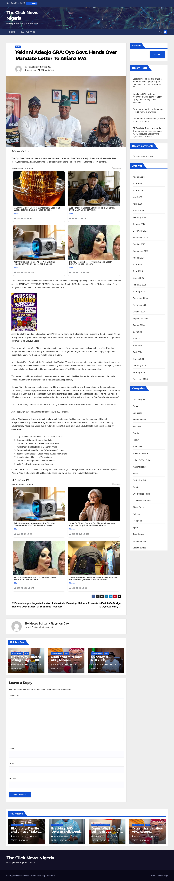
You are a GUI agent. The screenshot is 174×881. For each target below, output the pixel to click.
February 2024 (139, 365)
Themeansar (50, 876)
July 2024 (137, 332)
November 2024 (140, 305)
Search (136, 45)
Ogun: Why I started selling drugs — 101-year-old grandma (26, 660)
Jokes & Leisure (140, 453)
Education (137, 413)
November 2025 (140, 237)
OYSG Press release (142, 500)
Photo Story (138, 507)
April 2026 (137, 204)
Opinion (136, 487)
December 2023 (140, 379)
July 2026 (137, 183)
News (18, 46)
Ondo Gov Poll (139, 480)
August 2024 (139, 325)
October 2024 (139, 312)
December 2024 (140, 298)
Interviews (137, 446)
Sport (135, 527)
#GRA (44, 70)
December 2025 (140, 231)
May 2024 (137, 345)
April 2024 (137, 352)
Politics (136, 514)
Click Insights (139, 399)
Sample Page (28, 32)
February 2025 (139, 285)
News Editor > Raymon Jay (39, 67)
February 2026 (139, 217)
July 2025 (137, 264)
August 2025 (139, 258)
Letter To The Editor (142, 460)
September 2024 (140, 318)
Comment (14, 695)
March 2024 (138, 359)
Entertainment (139, 420)
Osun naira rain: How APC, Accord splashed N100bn (66, 660)
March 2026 (138, 210)
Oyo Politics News (141, 494)
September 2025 (140, 251)
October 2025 (139, 244)
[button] (160, 32)
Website (12, 778)
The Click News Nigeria (30, 858)
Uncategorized (139, 541)
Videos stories (139, 548)
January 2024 (139, 372)
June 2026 (138, 190)
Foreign (136, 433)
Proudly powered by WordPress (18, 876)
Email (12, 763)
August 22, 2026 (142, 836)
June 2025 (138, 271)
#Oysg (51, 70)
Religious (137, 521)
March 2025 (138, 278)
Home (12, 32)
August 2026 (139, 177)
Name (12, 748)
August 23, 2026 (21, 836)
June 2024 (138, 338)
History (136, 440)
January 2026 (139, 224)
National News (17, 653)
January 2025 (139, 291)
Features (137, 426)
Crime (135, 406)
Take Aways (138, 534)
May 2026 (137, 197)
